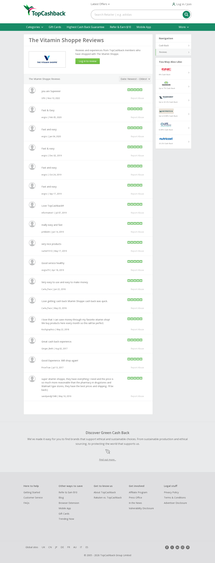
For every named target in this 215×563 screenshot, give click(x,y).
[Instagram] (182, 547)
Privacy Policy (171, 492)
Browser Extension (69, 502)
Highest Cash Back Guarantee (85, 27)
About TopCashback (105, 492)
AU (75, 547)
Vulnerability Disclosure (141, 508)
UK (43, 547)
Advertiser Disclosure (175, 502)
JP (56, 547)
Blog (61, 497)
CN (50, 547)
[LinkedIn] (177, 547)
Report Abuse (137, 98)
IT (81, 547)
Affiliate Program (138, 492)
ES (86, 547)
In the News (135, 502)
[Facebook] (167, 547)
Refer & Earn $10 (120, 27)
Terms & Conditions (175, 497)
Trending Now (66, 518)
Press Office (135, 497)
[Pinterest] (188, 547)
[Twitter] (172, 547)
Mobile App (144, 27)
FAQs (26, 502)
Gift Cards (55, 27)
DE (62, 547)
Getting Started (32, 492)
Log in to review (87, 61)
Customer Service (33, 497)
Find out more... (107, 459)
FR (68, 547)
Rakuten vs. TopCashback (108, 497)
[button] (100, 4)
